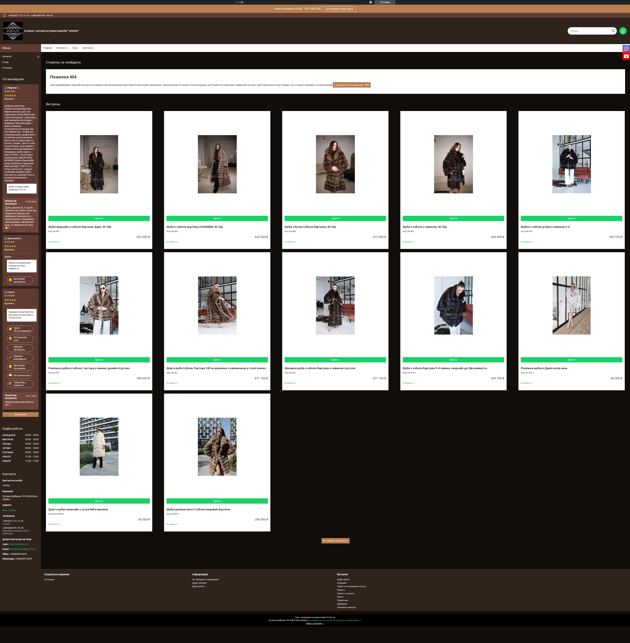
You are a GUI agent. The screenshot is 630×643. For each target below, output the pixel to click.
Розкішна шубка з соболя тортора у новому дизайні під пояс (89, 368)
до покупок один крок (339, 8)
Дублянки (342, 604)
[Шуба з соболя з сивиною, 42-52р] (453, 164)
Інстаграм (49, 579)
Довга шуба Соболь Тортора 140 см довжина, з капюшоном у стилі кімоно (216, 368)
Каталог (61, 48)
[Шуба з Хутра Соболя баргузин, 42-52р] (335, 164)
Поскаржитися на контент (321, 620)
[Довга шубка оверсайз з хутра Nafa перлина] (99, 447)
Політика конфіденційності (348, 620)
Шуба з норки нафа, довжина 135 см (19, 188)
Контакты (88, 48)
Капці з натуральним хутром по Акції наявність (20, 265)
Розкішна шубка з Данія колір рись (544, 368)
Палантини (342, 600)
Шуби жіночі (343, 579)
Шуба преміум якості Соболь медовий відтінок (198, 509)
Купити (99, 218)
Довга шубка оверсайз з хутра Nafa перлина (78, 509)
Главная (47, 48)
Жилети (341, 590)
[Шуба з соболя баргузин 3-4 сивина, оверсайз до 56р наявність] (453, 305)
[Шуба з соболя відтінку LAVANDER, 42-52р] (217, 164)
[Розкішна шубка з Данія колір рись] (571, 305)
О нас (75, 48)
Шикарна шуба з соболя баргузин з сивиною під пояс (320, 368)
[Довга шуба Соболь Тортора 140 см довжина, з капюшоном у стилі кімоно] (217, 305)
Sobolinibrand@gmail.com (23, 549)
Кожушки (341, 583)
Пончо (340, 597)
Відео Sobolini (199, 583)
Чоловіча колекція (346, 607)
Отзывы (7, 67)
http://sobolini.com (19, 544)
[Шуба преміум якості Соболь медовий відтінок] (217, 447)
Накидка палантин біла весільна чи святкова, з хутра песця (21, 315)
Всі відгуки (20, 414)
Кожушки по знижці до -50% (352, 84)
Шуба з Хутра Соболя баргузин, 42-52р (310, 226)
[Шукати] (613, 31)
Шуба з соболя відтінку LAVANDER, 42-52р (195, 226)
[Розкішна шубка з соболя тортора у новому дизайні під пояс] (99, 305)
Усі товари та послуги (334, 540)
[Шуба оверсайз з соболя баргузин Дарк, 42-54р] (99, 164)
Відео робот (198, 586)
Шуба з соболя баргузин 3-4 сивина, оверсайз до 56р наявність (445, 368)
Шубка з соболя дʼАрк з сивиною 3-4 (545, 226)
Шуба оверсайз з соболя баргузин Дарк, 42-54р (79, 226)
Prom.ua (331, 617)
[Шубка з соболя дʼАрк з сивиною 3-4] (571, 164)
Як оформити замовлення (205, 579)
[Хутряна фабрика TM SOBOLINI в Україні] (13, 31)
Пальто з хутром (345, 593)
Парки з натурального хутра (351, 586)
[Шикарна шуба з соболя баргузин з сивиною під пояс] (335, 305)
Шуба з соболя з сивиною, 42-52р (425, 226)
